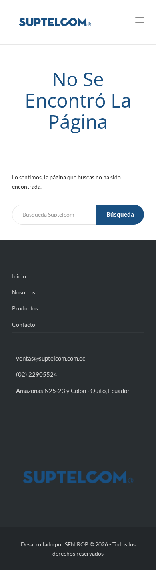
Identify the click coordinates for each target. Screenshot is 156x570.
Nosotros (23, 292)
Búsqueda (120, 214)
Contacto (23, 324)
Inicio (19, 276)
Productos (25, 308)
